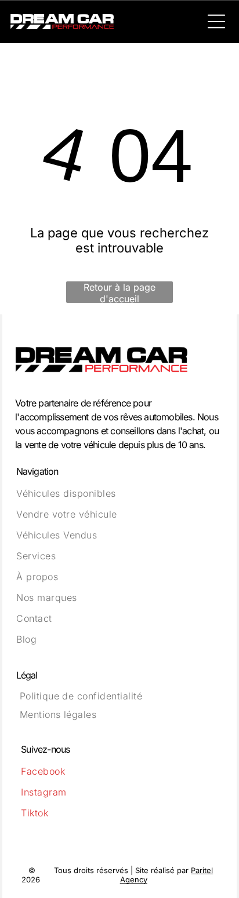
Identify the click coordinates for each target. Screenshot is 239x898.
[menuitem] (119, 493)
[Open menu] (216, 21)
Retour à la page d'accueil (119, 292)
